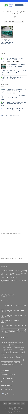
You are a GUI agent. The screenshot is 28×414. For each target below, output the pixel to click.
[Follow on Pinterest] (14, 295)
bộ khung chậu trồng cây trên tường (14, 342)
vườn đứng (17, 362)
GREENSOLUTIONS (19, 347)
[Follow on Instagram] (5, 295)
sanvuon (22, 352)
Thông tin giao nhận (6, 385)
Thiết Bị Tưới (20, 408)
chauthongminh (5, 344)
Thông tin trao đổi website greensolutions (12, 321)
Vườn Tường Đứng (17, 406)
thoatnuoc (11, 354)
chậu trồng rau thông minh (7, 347)
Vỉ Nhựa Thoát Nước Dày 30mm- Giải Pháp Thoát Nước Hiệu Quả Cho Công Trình (16, 331)
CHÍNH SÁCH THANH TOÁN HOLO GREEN (15, 316)
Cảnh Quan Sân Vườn (10, 408)
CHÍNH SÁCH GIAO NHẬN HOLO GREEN (14, 311)
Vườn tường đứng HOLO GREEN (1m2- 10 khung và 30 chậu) (7, 42)
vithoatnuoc (12, 357)
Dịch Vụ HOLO (14, 409)
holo (3, 349)
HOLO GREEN (8, 349)
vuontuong (4, 359)
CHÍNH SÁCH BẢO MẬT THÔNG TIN (15, 305)
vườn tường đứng (19, 359)
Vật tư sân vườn (9, 407)
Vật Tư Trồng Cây (18, 407)
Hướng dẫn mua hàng (7, 378)
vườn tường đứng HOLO (7, 362)
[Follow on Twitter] (8, 295)
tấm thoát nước (5, 357)
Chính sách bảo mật (6, 389)
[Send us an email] (11, 295)
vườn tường (10, 359)
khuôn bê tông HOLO (18, 349)
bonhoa (3, 342)
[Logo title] (8, 395)
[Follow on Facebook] (2, 295)
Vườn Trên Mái (8, 406)
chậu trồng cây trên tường (16, 344)
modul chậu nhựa (15, 352)
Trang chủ (6, 12)
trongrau (17, 354)
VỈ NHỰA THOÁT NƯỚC (7, 364)
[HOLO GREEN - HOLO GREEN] (8, 5)
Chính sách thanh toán (7, 382)
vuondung (19, 357)
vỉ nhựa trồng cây (18, 364)
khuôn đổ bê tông (5, 352)
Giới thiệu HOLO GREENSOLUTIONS (16, 325)
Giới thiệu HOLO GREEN (8, 374)
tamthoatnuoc (5, 354)
